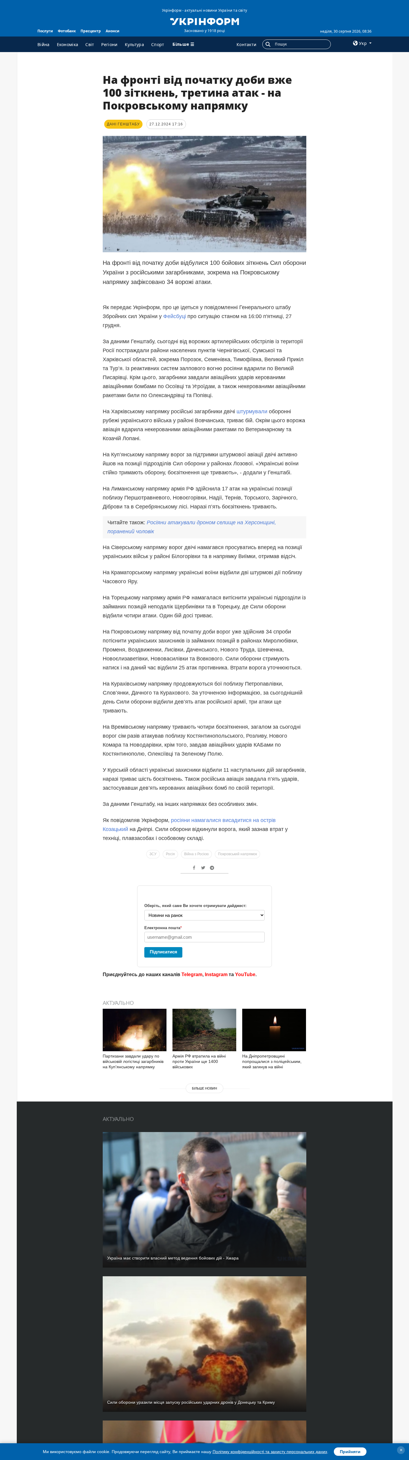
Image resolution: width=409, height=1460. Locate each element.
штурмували (252, 411)
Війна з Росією (196, 854)
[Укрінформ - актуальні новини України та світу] (204, 21)
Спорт (157, 44)
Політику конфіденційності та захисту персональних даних (270, 1451)
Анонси (112, 31)
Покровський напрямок (237, 854)
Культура (134, 44)
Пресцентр (91, 31)
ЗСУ (153, 854)
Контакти (246, 44)
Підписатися (163, 951)
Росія (170, 854)
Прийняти (350, 1451)
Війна (43, 44)
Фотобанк (67, 31)
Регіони (109, 44)
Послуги (45, 31)
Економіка (67, 44)
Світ (89, 44)
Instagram (216, 974)
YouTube (245, 974)
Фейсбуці (175, 316)
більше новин (204, 1088)
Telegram (191, 974)
